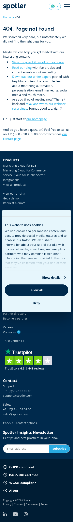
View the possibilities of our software (38, 62)
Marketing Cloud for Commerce (24, 170)
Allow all (36, 290)
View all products (14, 185)
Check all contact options (20, 423)
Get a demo (11, 198)
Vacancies (11, 332)
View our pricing (14, 193)
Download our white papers (31, 77)
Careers (8, 327)
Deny (36, 303)
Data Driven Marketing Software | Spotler (14, 6)
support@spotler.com (17, 395)
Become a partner (15, 318)
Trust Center (12, 341)
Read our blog (22, 67)
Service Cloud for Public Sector (24, 175)
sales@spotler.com (16, 414)
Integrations (11, 180)
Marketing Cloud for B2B (19, 165)
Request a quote (14, 203)
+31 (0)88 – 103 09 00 (17, 409)
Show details (51, 277)
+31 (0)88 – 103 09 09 (17, 391)
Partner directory (14, 313)
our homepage (36, 119)
